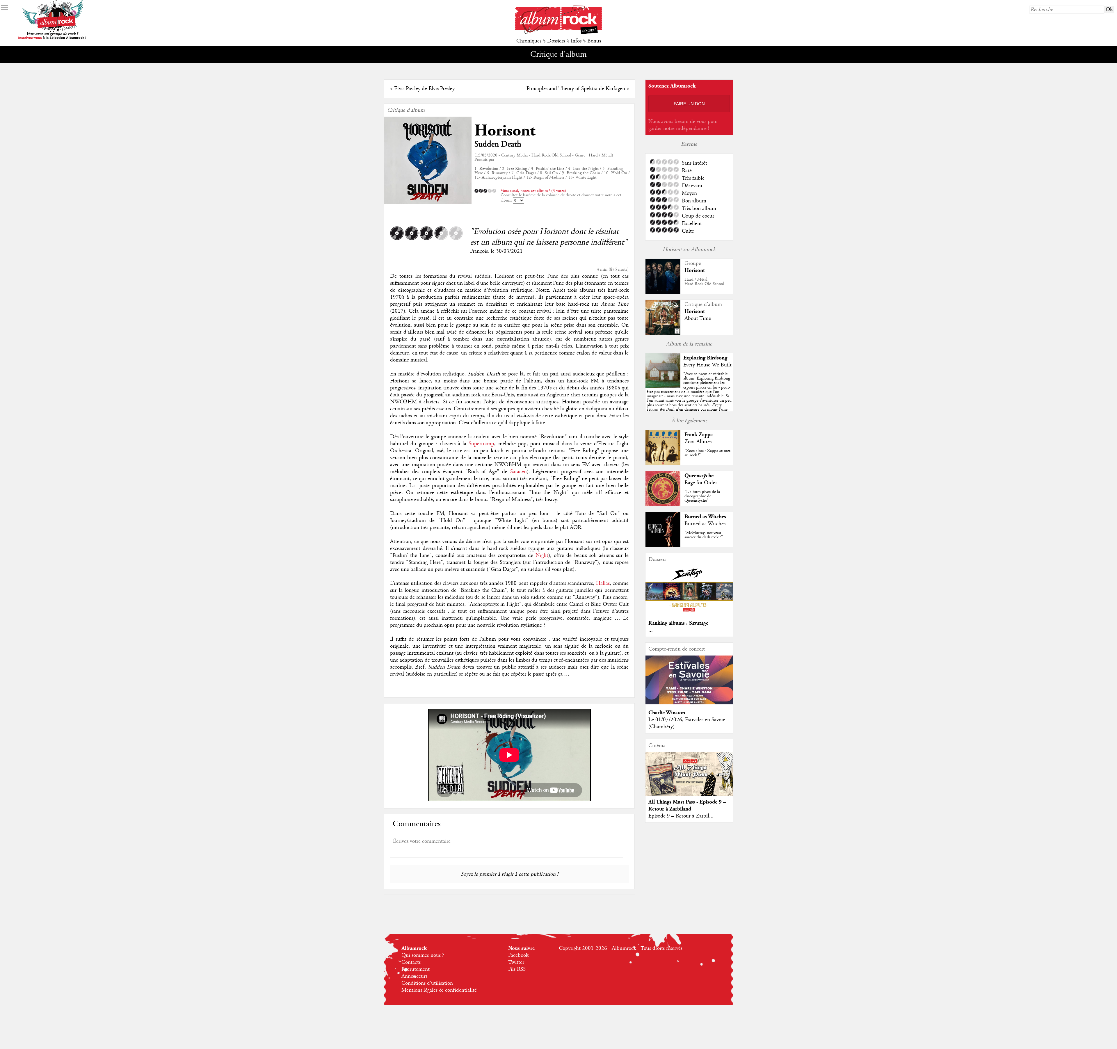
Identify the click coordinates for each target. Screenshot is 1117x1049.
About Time (697, 318)
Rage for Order (700, 482)
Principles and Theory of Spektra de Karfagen (576, 88)
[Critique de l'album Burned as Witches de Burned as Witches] (662, 545)
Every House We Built (707, 364)
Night (542, 555)
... (650, 630)
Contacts (411, 962)
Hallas (603, 583)
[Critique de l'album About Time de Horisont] (662, 333)
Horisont (504, 131)
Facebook (518, 955)
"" (689, 398)
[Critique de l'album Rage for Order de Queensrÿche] (662, 504)
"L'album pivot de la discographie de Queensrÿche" (702, 496)
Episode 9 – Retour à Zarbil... (681, 816)
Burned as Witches (705, 516)
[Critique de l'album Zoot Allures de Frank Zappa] (662, 463)
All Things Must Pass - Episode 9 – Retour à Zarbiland (687, 805)
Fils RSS (517, 969)
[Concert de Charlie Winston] (689, 702)
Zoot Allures (698, 441)
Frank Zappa (698, 434)
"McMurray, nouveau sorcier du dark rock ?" (703, 535)
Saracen (518, 471)
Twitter (516, 962)
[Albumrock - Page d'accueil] (558, 32)
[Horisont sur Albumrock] (662, 292)
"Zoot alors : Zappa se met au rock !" (707, 453)
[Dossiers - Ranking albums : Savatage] (689, 613)
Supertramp (481, 443)
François (479, 251)
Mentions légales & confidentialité (439, 990)
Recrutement (415, 969)
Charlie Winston (666, 712)
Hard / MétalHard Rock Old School (704, 282)
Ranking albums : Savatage (678, 623)
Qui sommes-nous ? (422, 955)
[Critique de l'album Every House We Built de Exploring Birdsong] (662, 386)
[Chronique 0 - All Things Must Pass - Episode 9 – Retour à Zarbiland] (689, 779)
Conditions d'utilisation (427, 983)
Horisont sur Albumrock (689, 249)
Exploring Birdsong (705, 358)
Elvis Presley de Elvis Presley (424, 88)
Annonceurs (414, 976)
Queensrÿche (699, 475)
